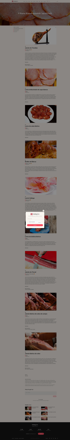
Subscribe (35, 225)
